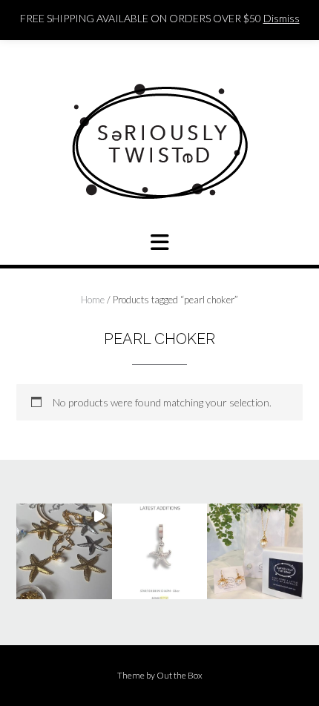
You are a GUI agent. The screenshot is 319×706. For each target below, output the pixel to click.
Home (93, 300)
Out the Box (180, 675)
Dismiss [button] (281, 18)
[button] (64, 551)
